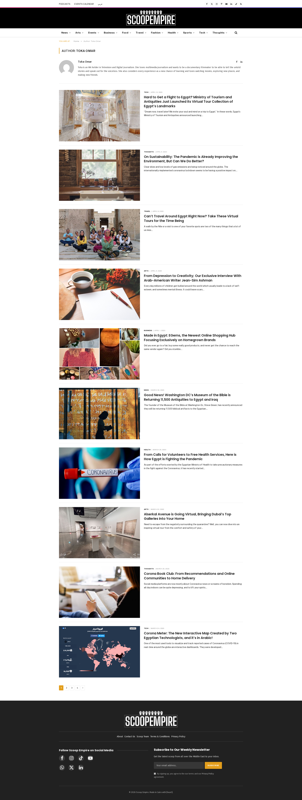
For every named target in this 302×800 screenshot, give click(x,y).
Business (109, 32)
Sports (187, 32)
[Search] (235, 32)
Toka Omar (85, 61)
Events (92, 32)
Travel (140, 32)
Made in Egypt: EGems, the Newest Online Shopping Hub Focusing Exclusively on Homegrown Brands (189, 337)
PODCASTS (64, 4)
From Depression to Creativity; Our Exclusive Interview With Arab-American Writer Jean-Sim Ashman (192, 278)
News (64, 32)
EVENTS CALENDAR (84, 4)
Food (125, 32)
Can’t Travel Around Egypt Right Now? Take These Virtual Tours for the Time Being (191, 218)
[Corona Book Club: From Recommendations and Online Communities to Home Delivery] (99, 592)
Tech (202, 32)
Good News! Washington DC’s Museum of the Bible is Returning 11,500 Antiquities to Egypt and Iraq (187, 397)
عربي (100, 4)
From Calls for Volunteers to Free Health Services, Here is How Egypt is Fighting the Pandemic (190, 456)
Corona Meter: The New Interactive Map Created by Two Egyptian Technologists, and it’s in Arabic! (190, 635)
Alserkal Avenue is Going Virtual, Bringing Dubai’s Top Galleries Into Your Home (187, 516)
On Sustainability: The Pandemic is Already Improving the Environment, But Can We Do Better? (191, 159)
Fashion (155, 32)
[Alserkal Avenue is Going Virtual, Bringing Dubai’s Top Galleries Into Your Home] (99, 532)
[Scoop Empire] (150, 18)
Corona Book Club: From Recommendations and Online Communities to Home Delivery (189, 575)
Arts (78, 32)
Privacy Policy (208, 773)
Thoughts (218, 32)
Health (172, 32)
